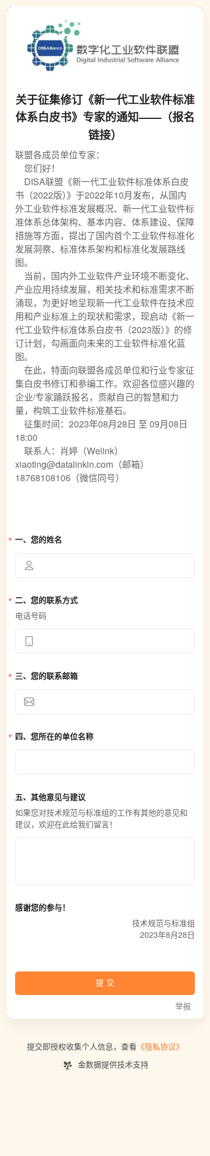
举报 (183, 1006)
